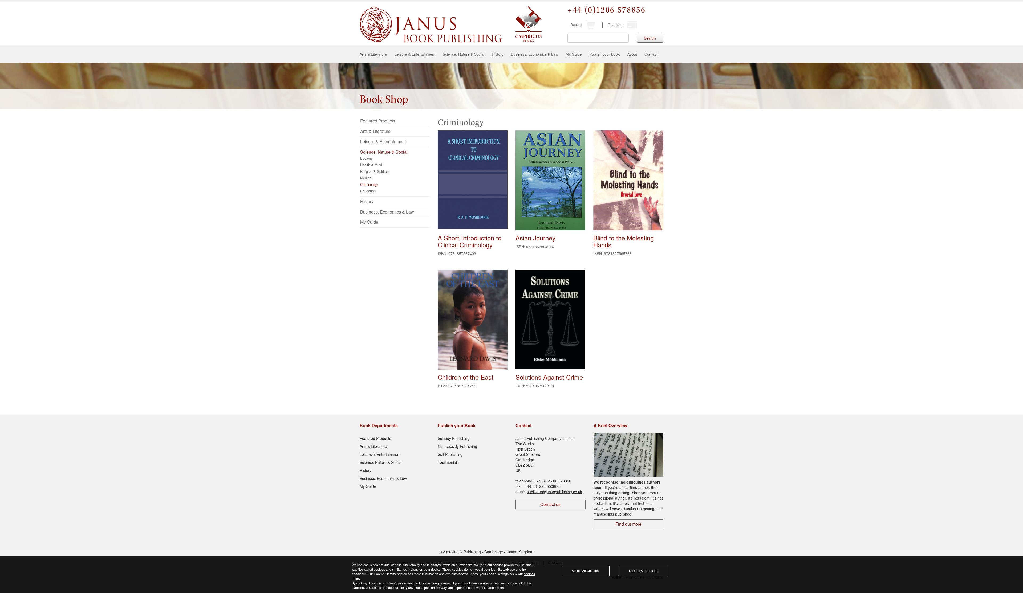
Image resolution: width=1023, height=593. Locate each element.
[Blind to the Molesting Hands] (628, 182)
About (632, 54)
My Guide (574, 54)
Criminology (369, 184)
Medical (366, 177)
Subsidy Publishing (453, 438)
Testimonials (448, 462)
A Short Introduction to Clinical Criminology (469, 241)
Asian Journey (535, 237)
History (498, 54)
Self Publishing (450, 454)
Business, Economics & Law (534, 54)
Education (368, 190)
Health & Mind (371, 164)
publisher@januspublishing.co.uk (554, 491)
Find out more (628, 524)
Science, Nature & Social (463, 54)
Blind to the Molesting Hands (623, 241)
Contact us (550, 504)
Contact (650, 54)
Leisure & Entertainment (415, 54)
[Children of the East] (473, 321)
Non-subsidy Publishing (457, 446)
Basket (576, 24)
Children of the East (465, 377)
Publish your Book (604, 54)
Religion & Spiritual (374, 171)
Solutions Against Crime (549, 377)
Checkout (616, 24)
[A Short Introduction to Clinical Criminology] (473, 179)
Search (650, 38)
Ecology (366, 158)
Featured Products (377, 121)
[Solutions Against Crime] (550, 319)
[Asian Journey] (550, 180)
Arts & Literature (373, 54)
